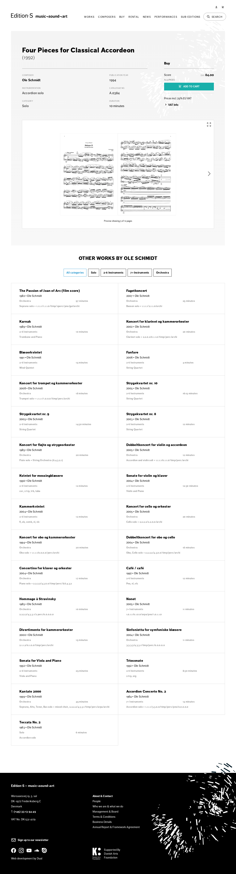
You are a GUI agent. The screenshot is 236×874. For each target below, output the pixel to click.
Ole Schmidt (31, 80)
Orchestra (162, 272)
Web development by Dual (26, 858)
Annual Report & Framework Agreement (116, 827)
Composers (107, 16)
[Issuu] (45, 850)
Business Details (102, 821)
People (97, 801)
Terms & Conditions (104, 816)
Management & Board (105, 811)
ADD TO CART (191, 86)
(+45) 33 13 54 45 (25, 811)
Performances (166, 16)
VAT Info (173, 105)
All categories (75, 272)
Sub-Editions (190, 16)
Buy (122, 16)
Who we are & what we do (108, 806)
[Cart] (223, 7)
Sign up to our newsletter (33, 840)
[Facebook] (14, 850)
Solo (93, 272)
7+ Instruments (139, 272)
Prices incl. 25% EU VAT (178, 98)
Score (169, 77)
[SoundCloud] (37, 850)
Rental (134, 16)
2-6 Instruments (113, 272)
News (147, 16)
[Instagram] (22, 850)
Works (89, 16)
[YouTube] (30, 850)
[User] (216, 7)
